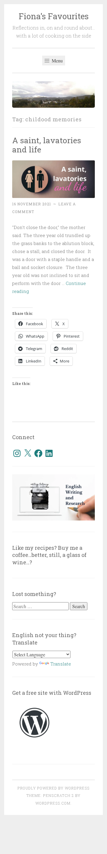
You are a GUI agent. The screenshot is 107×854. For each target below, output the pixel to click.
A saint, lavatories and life (46, 145)
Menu (57, 60)
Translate (60, 664)
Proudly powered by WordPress (53, 788)
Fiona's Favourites (54, 16)
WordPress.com (52, 803)
